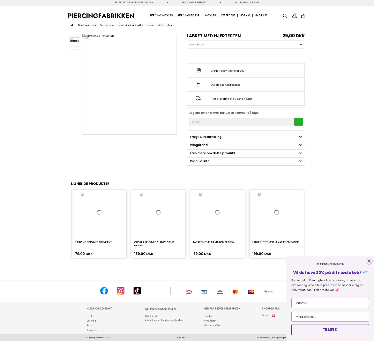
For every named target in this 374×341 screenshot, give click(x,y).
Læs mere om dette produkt (212, 153)
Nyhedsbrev (210, 320)
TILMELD (330, 329)
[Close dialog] (369, 261)
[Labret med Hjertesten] (74, 42)
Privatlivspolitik (263, 337)
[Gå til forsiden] (72, 25)
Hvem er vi (151, 316)
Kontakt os (92, 330)
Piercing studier (212, 325)
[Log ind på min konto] (294, 16)
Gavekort (208, 316)
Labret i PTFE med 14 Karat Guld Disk (275, 242)
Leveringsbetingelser (279, 337)
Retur (89, 325)
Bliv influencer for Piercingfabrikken (164, 320)
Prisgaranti (199, 145)
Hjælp (90, 316)
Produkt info (200, 161)
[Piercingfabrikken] (101, 15)
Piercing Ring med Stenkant (93, 242)
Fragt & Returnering (205, 137)
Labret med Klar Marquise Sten (213, 242)
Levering (91, 320)
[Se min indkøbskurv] (305, 15)
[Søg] (285, 16)
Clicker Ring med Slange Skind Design (154, 243)
